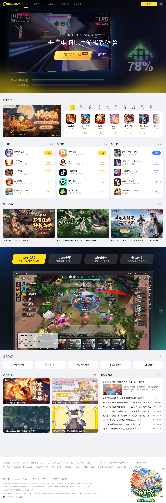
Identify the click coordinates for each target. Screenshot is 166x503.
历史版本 (78, 4)
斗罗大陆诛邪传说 (41, 467)
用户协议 (6, 479)
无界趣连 (34, 463)
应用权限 (65, 479)
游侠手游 (98, 463)
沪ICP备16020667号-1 (38, 483)
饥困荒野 (77, 467)
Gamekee (145, 463)
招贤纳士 (35, 479)
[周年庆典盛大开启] (32, 121)
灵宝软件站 (123, 463)
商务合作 (26, 479)
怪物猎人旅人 (109, 467)
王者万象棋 (121, 467)
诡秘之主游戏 (17, 467)
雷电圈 (25, 463)
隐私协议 (16, 479)
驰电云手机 (45, 463)
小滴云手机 (57, 463)
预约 (156, 153)
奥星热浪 (68, 467)
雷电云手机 (68, 463)
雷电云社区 (80, 463)
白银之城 (28, 467)
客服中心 (65, 4)
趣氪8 (89, 463)
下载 (71, 133)
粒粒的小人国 (89, 467)
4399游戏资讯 (110, 463)
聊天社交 (71, 164)
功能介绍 (55, 479)
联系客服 (88, 487)
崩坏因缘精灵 (56, 467)
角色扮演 (125, 164)
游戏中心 (37, 4)
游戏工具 (71, 193)
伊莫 (99, 467)
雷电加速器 (16, 463)
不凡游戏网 (135, 463)
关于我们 (45, 479)
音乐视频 (71, 154)
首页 (26, 4)
